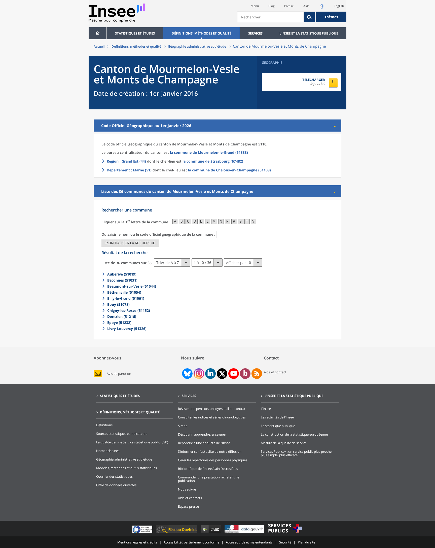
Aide (306, 6)
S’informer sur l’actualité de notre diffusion (209, 451)
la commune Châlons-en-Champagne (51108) (229, 170)
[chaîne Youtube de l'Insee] (233, 374)
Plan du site (306, 542)
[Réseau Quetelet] (177, 533)
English (339, 6)
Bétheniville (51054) (124, 292)
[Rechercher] (309, 17)
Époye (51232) (119, 322)
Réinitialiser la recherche (130, 243)
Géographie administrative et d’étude (197, 46)
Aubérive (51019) (121, 274)
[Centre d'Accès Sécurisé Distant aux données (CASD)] (211, 533)
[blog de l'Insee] (245, 373)
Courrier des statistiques (114, 476)
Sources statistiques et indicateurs (121, 433)
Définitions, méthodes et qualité (201, 33)
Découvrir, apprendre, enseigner (202, 434)
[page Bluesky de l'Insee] (187, 373)
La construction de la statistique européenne (294, 434)
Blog (271, 6)
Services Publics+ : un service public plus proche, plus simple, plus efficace (296, 453)
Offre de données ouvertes (116, 485)
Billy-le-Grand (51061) (125, 298)
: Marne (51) (129, 170)
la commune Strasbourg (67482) (213, 161)
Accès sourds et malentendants (249, 542)
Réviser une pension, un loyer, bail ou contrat (211, 408)
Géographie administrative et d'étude (124, 459)
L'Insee (266, 408)
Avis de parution (119, 373)
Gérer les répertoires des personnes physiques (212, 460)
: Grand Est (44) (126, 161)
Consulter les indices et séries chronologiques (212, 417)
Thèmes (331, 16)
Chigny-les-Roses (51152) (128, 310)
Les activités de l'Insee (277, 417)
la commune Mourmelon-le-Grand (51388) (209, 152)
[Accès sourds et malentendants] (321, 8)
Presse (289, 6)
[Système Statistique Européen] (142, 533)
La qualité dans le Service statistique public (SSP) (132, 442)
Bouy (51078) (118, 304)
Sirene (182, 425)
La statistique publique (278, 425)
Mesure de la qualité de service (284, 443)
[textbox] (270, 17)
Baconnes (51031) (122, 280)
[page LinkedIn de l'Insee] (210, 373)
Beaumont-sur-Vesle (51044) (131, 286)
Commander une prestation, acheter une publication (208, 479)
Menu (255, 6)
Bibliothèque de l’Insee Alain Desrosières (208, 468)
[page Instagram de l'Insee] (198, 373)
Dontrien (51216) (121, 316)
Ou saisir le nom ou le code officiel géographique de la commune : (158, 234)
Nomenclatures (107, 450)
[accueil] (97, 33)
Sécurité (285, 542)
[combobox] (291, 17)
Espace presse (188, 506)
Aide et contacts (190, 498)
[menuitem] (97, 33)
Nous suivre (187, 489)
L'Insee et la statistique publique (308, 33)
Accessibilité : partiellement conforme (191, 542)
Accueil (99, 46)
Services (255, 33)
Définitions (104, 425)
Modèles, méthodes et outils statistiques (126, 468)
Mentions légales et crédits (137, 542)
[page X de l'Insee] (222, 374)
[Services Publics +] (285, 533)
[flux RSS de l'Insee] (257, 374)
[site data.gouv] (245, 533)
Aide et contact (275, 372)
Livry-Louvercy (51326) (127, 328)
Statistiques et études (135, 33)
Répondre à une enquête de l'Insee (204, 443)
